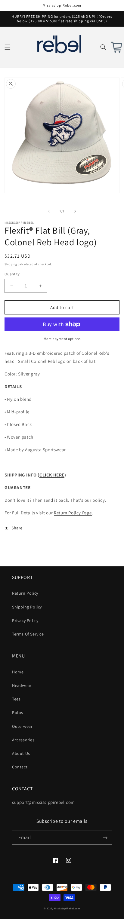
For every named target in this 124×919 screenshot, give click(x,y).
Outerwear (22, 726)
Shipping (11, 264)
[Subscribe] (105, 838)
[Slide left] (48, 211)
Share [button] (17, 528)
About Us (21, 753)
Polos (17, 712)
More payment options (62, 338)
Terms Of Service (28, 634)
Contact (19, 767)
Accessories (23, 740)
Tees (16, 699)
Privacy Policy (25, 620)
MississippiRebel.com (67, 908)
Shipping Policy (27, 607)
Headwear (22, 685)
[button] (7, 47)
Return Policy (25, 593)
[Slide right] (75, 211)
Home (17, 672)
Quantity (12, 274)
